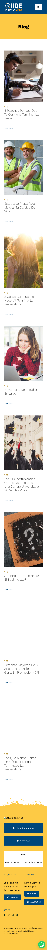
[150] (14, 4)
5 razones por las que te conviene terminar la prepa (21, 114)
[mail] (17, 915)
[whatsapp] (13, 915)
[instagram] (9, 915)
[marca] (13, 818)
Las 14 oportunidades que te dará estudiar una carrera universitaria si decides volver (21, 484)
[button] (41, 944)
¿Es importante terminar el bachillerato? (21, 577)
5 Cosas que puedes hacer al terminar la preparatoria (19, 300)
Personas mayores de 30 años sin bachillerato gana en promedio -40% (22, 668)
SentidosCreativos (11, 934)
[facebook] (5, 915)
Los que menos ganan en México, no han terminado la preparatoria (20, 763)
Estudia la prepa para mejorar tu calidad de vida (19, 207)
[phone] (5, 920)
